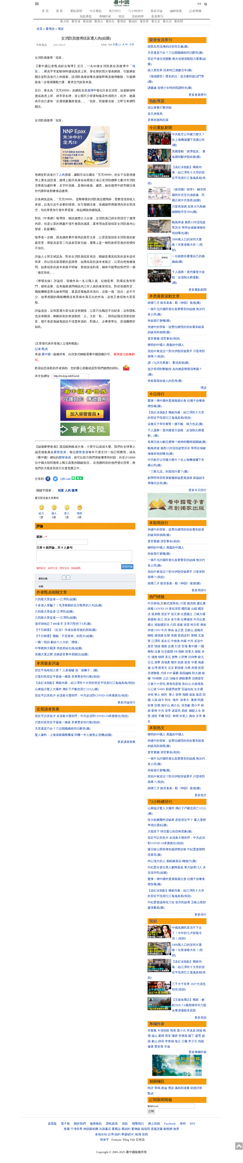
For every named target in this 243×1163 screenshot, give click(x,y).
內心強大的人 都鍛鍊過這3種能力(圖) (172, 861)
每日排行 (115, 11)
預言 (168, 716)
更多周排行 (199, 590)
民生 (168, 700)
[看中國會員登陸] (85, 429)
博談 (61, 28)
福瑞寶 (145, 1129)
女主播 (199, 689)
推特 (183, 1123)
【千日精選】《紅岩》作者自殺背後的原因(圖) (65, 630)
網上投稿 (154, 1123)
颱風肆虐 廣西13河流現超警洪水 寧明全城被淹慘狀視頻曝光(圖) (188, 228)
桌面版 (52, 1123)
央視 (151, 694)
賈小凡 (181, 1030)
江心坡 (152, 689)
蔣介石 (176, 705)
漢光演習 (175, 608)
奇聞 (176, 716)
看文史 (155, 21)
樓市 (174, 662)
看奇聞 (178, 21)
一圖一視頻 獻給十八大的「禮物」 (57, 642)
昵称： (42, 536)
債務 (154, 657)
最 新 (59, 11)
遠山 (154, 1035)
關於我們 (80, 1123)
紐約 (118, 1134)
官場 (184, 646)
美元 (168, 657)
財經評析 (196, 1088)
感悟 (154, 716)
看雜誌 (116, 1129)
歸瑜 (199, 1030)
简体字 (104, 1139)
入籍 (154, 700)
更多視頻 (200, 1017)
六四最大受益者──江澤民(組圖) (56, 599)
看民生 (110, 21)
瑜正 (178, 1041)
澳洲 (194, 700)
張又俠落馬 (155, 113)
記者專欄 (195, 11)
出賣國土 (187, 614)
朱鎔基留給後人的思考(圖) (165, 380)
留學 (179, 694)
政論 (164, 1088)
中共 (164, 630)
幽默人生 (195, 710)
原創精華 (138, 16)
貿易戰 (155, 614)
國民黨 (185, 608)
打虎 (178, 646)
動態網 (167, 1129)
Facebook (170, 1123)
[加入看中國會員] (85, 420)
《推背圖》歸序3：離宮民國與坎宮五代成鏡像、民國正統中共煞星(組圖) (189, 195)
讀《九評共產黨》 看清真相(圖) (168, 362)
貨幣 (175, 657)
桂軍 (151, 705)
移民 (164, 694)
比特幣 (192, 657)
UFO (157, 630)
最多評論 (156, 11)
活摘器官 (198, 678)
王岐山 (188, 630)
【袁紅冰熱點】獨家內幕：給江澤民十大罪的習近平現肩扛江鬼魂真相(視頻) (85, 683)
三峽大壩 (199, 614)
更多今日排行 (197, 490)
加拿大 (189, 651)
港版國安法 (161, 624)
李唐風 (183, 1035)
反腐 (171, 646)
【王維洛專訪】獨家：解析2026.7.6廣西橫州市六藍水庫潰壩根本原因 (189, 1005)
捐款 (125, 1123)
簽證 (199, 694)
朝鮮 (181, 651)
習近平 (165, 614)
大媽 (187, 667)
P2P (169, 673)
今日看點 (95, 11)
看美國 (87, 21)
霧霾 (176, 673)
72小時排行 (135, 11)
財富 (187, 662)
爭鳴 (157, 1088)
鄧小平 (195, 705)
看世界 (144, 21)
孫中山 (165, 705)
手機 (161, 716)
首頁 (39, 28)
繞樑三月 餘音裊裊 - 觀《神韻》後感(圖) (174, 302)
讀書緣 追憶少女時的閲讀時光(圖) (170, 87)
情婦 (157, 646)
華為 (171, 630)
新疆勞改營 (173, 689)
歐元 (201, 657)
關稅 (151, 635)
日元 (151, 662)
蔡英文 (162, 667)
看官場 (75, 21)
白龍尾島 (198, 684)
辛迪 (167, 1046)
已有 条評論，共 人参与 (55, 547)
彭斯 (167, 635)
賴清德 (191, 603)
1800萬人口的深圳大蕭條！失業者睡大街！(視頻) (187, 245)
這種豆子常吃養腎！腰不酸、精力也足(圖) (175, 424)
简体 (199, 4)
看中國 (46, 354)
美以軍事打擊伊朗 (159, 107)
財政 (181, 662)
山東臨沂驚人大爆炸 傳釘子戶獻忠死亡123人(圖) (67, 689)
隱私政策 (112, 1123)
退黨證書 (157, 1129)
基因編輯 (185, 673)
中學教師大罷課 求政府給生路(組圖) (58, 648)
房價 (194, 667)
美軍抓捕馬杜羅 (158, 120)
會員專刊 (157, 16)
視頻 (121, 16)
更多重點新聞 (197, 289)
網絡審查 (185, 678)
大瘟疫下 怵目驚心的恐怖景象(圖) (170, 831)
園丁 (191, 1035)
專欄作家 (105, 16)
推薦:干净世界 (73, 1129)
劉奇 (154, 710)
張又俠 (175, 614)
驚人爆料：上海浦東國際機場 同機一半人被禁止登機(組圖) (73, 735)
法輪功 (173, 678)
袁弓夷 (175, 619)
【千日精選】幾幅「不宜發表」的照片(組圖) (64, 636)
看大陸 (64, 21)
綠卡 (161, 700)
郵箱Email (153, 1106)
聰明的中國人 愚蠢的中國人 (166, 344)
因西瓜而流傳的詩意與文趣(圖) (168, 46)
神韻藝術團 (90, 1129)
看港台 (98, 21)
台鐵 (194, 608)
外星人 (183, 716)
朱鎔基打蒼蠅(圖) (159, 320)
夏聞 (161, 1035)
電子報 (65, 1123)
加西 (145, 1134)
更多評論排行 (126, 702)
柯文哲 (194, 624)
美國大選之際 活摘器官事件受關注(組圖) (61, 654)
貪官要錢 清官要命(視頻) (164, 338)
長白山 (186, 684)
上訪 (166, 678)
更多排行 (200, 914)
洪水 (167, 619)
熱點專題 (86, 16)
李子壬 (192, 1041)
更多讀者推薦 (126, 741)
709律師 (156, 678)
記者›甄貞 (41, 349)
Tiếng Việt (128, 1139)
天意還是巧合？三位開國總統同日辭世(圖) (62, 728)
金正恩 (179, 630)
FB (176, 651)
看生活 (167, 21)
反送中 (198, 641)
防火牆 (196, 673)
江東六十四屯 (156, 684)
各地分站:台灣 (104, 1134)
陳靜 (175, 1035)
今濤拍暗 (163, 1030)
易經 (185, 710)
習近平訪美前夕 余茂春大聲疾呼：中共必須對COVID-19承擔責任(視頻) (81, 695)
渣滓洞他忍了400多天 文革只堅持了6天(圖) (63, 623)
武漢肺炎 (172, 603)
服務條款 (96, 1123)
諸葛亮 (176, 710)
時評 (151, 1088)
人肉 (62, 174)
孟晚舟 (198, 630)
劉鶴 (194, 635)
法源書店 (105, 1129)
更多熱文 (200, 795)
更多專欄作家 (197, 1052)
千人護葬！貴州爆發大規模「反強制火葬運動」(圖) (188, 277)
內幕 (184, 641)
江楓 (184, 1041)
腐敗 (164, 646)
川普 (183, 603)
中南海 (175, 641)
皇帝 (168, 710)
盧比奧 (201, 603)
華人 (157, 694)
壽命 (192, 716)
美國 (174, 635)
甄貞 (151, 1093)
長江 (160, 619)
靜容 (161, 1041)
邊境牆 (158, 635)
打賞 (115, 44)
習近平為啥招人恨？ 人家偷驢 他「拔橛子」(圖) (66, 670)
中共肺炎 (154, 603)
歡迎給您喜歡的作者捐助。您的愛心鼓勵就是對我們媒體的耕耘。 (78, 368)
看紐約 (132, 21)
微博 (90, 90)
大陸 (163, 673)
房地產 (165, 662)
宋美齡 (186, 705)
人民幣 (183, 657)
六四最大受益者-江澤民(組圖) (54, 611)
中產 (194, 662)
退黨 (180, 624)
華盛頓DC (127, 1134)
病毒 (151, 608)
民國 (200, 700)
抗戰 (157, 705)
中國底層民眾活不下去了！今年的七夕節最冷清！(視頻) (187, 933)
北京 (171, 667)
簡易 (173, 1030)
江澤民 (155, 641)
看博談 (121, 21)
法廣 (157, 651)
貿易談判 (184, 635)
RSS (192, 1123)
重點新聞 (76, 11)
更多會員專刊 (197, 94)
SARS (161, 689)
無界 (176, 1129)
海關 (185, 694)
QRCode (65, 478)
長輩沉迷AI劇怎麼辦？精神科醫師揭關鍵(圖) (177, 442)
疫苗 (187, 624)
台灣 (154, 667)
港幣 (157, 662)
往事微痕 (187, 619)
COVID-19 (161, 608)
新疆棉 (152, 619)
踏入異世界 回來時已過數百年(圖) (170, 70)
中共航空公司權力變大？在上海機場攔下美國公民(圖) (188, 140)
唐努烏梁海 (173, 684)
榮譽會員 (60, 452)
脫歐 (198, 651)
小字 (131, 44)
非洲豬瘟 (154, 673)
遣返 (192, 694)
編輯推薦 (176, 11)
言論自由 (187, 689)
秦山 (154, 1041)
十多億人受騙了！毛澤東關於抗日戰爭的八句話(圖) (68, 605)
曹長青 (158, 1046)
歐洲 (138, 1134)
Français (116, 1139)
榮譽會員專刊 (160, 40)
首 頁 (45, 11)
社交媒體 (167, 651)
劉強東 (179, 667)
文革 (199, 716)
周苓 (168, 1035)
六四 (173, 624)
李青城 (169, 1041)
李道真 (191, 1030)
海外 (176, 700)
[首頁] (121, 5)
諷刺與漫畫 (182, 1088)
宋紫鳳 (152, 1030)
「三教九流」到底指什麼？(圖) (168, 471)
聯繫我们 (138, 1123)
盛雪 (198, 1035)
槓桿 (161, 657)
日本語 (140, 1139)
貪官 (151, 646)
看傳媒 (135, 1129)
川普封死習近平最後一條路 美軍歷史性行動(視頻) (67, 676)
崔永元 (165, 641)
